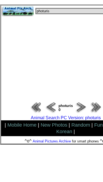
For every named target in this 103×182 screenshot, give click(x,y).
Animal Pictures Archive (52, 141)
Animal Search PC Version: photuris (66, 117)
